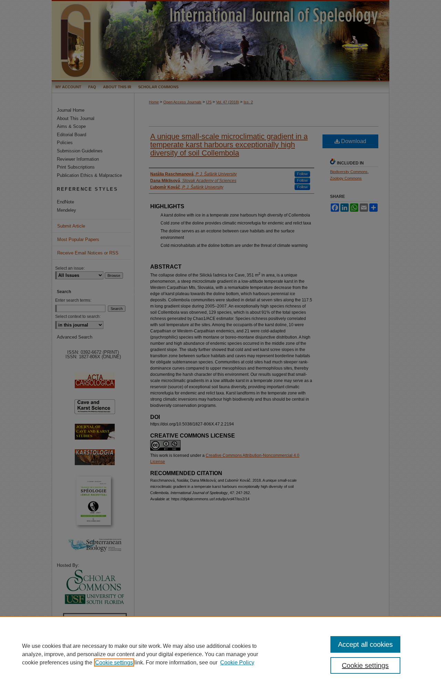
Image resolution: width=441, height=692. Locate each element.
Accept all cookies (365, 644)
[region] (220, 654)
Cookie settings (114, 662)
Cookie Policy (237, 662)
